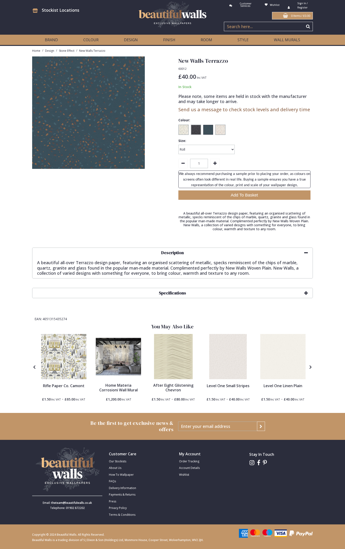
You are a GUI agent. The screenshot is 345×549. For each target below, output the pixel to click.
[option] (64, 367)
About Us (115, 468)
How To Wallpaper (121, 474)
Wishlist (184, 474)
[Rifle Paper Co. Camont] (63, 356)
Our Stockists (117, 461)
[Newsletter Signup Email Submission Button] (261, 426)
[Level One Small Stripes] (228, 356)
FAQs (112, 481)
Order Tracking (189, 461)
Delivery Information (122, 488)
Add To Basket (244, 195)
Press (112, 501)
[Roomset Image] (118, 356)
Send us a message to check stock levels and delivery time (244, 109)
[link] (252, 462)
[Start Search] (308, 26)
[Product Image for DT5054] (173, 356)
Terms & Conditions (122, 514)
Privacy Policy (118, 508)
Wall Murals (287, 39)
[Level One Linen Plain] (283, 356)
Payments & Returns (122, 494)
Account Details (189, 468)
